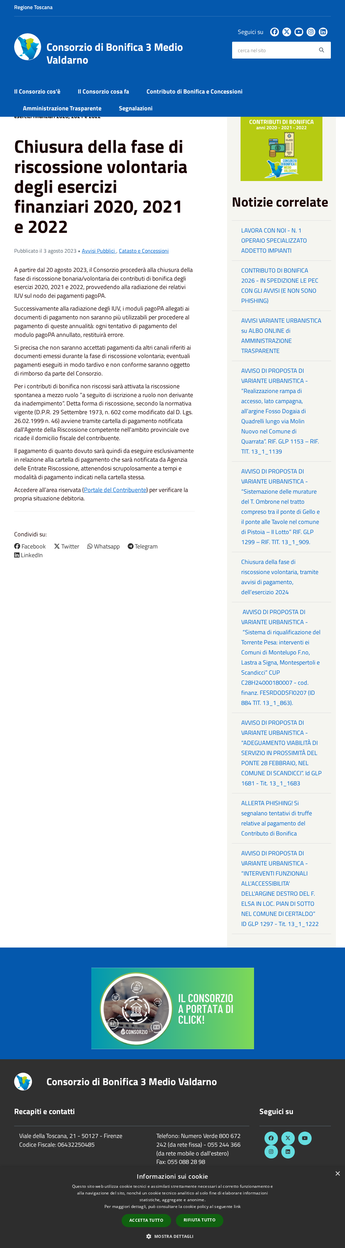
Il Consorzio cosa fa (103, 91)
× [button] (337, 1173)
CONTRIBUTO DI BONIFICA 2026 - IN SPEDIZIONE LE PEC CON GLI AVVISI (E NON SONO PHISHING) (279, 285)
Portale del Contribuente (115, 489)
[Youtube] (298, 32)
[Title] (172, 1007)
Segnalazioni (136, 108)
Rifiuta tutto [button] (200, 1220)
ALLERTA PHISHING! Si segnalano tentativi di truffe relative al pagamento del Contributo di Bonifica (276, 818)
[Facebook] (274, 32)
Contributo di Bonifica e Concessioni (195, 91)
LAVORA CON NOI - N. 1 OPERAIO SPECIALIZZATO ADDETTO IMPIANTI (274, 240)
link (237, 1206)
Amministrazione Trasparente (62, 108)
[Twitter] (286, 32)
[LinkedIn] (323, 32)
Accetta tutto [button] (146, 1220)
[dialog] (172, 1207)
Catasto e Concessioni (144, 251)
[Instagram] (311, 32)
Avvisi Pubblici (99, 251)
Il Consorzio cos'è (37, 91)
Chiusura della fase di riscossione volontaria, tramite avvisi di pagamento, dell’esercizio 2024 (279, 577)
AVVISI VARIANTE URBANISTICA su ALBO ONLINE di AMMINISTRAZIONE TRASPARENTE (281, 335)
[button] (172, 1236)
